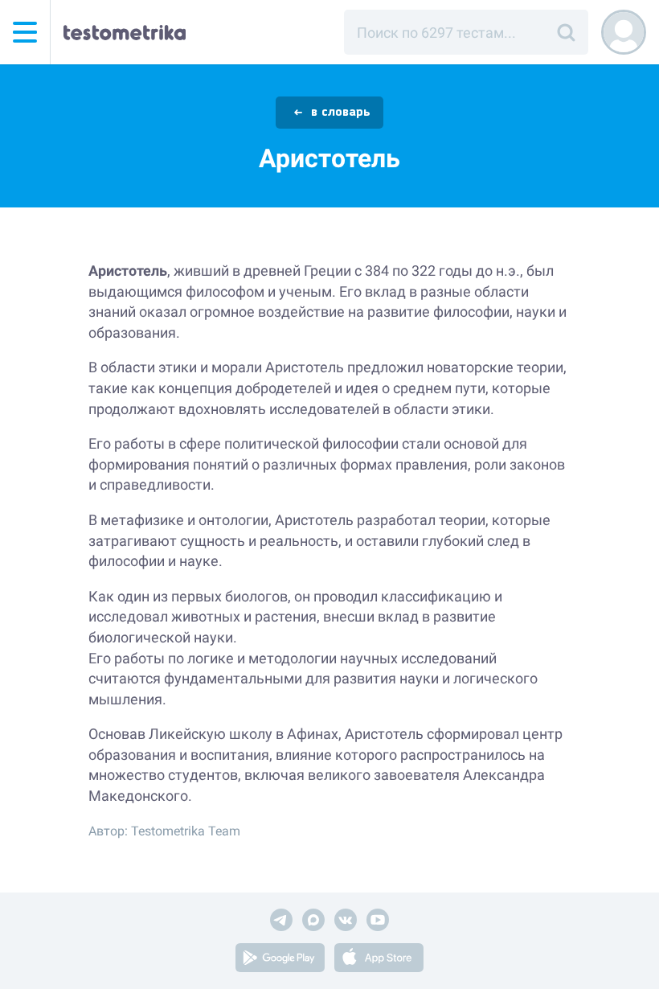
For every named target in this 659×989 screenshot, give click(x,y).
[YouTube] (377, 923)
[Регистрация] (623, 32)
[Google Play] (280, 960)
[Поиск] (565, 32)
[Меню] (25, 32)
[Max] (313, 923)
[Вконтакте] (345, 923)
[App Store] (379, 960)
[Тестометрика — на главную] (124, 32)
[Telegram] (281, 923)
